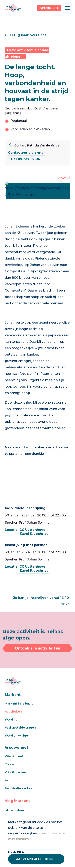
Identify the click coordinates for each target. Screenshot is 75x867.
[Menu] (67, 8)
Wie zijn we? (14, 756)
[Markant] (13, 8)
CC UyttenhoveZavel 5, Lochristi (34, 532)
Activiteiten (13, 711)
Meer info (16, 852)
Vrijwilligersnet (16, 772)
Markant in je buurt (19, 703)
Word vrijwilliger (17, 735)
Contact (11, 764)
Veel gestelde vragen (20, 727)
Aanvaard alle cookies (36, 859)
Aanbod (11, 780)
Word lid (11, 719)
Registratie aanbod (19, 788)
